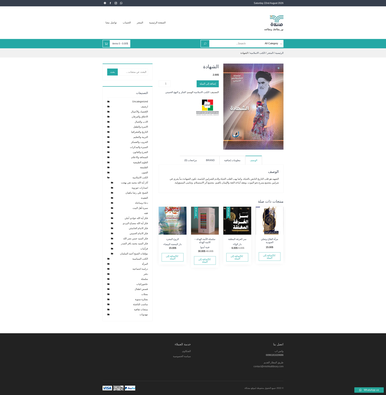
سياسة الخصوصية (182, 356)
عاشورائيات (142, 284)
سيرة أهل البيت (140, 208)
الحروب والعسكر (139, 142)
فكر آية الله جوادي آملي (136, 218)
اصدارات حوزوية (140, 187)
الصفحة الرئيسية (157, 22)
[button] (278, 69)
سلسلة (144, 279)
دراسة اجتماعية (140, 269)
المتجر (140, 22)
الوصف (253, 160)
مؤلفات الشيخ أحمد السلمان (134, 253)
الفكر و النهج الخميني (175, 92)
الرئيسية (279, 53)
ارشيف (144, 106)
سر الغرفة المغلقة (237, 239)
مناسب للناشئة (140, 304)
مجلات (144, 294)
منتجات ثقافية (141, 309)
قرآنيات (144, 248)
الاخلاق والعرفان (140, 116)
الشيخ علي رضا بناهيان (136, 192)
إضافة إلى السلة (208, 83)
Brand (210, 160)
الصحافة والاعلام (139, 157)
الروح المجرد (172, 239)
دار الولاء (237, 244)
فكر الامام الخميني (139, 233)
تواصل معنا (111, 22)
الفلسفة (144, 167)
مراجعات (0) (190, 160)
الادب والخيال (141, 121)
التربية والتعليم (140, 137)
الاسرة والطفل (140, 126)
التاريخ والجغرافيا (139, 132)
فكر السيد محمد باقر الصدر (134, 243)
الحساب (127, 22)
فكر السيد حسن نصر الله (135, 238)
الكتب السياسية (140, 258)
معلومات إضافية (232, 160)
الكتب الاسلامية (257, 53)
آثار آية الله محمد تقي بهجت (134, 182)
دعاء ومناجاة (141, 203)
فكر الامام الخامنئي (138, 228)
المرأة (145, 264)
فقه (146, 213)
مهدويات (143, 314)
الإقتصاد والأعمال (139, 111)
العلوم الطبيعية (140, 162)
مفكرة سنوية (141, 299)
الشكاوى (186, 351)
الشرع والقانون (140, 152)
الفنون (145, 172)
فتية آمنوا (204, 247)
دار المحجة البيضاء (172, 244)
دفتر (146, 274)
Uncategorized (140, 101)
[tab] (253, 160)
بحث (112, 72)
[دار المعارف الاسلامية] (207, 108)
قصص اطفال (141, 289)
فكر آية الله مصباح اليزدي (135, 223)
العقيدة (144, 198)
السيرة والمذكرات (139, 147)
